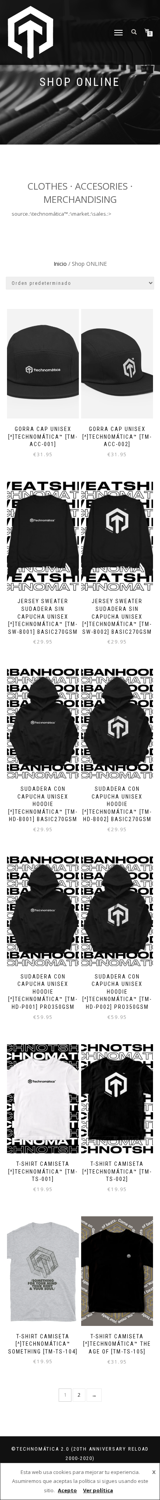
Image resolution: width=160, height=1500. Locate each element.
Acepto (67, 1490)
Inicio (60, 263)
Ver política (98, 1490)
